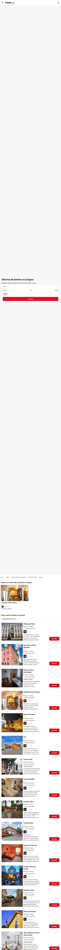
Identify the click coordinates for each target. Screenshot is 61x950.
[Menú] (2, 2)
